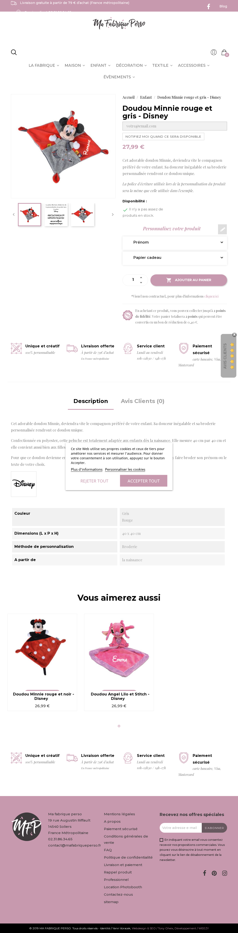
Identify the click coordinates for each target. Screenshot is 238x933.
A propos (112, 821)
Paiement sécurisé (121, 829)
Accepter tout (144, 481)
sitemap (111, 902)
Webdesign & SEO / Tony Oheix (152, 928)
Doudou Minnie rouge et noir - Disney (43, 696)
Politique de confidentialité (128, 857)
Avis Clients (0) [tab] (143, 401)
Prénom (137, 242)
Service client (48, 12)
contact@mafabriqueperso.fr (74, 845)
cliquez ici (211, 296)
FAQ (108, 850)
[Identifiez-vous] (214, 53)
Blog (223, 6)
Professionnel (116, 879)
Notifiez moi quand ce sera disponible (163, 136)
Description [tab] (90, 401)
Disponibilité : (134, 201)
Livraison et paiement (123, 865)
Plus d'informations (86, 469)
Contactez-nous (118, 894)
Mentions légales (119, 814)
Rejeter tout (94, 481)
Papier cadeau (143, 257)
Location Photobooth (123, 887)
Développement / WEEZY (192, 928)
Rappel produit (118, 872)
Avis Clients (225, 356)
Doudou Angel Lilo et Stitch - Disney (120, 696)
